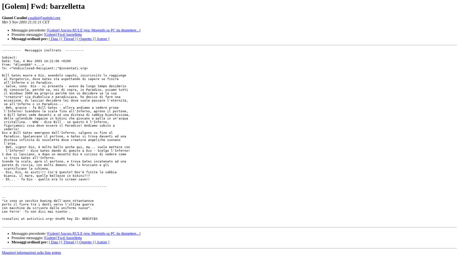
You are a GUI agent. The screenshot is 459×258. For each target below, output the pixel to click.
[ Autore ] (102, 39)
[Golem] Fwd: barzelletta (63, 34)
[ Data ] (54, 39)
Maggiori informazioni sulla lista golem (31, 253)
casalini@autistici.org (44, 18)
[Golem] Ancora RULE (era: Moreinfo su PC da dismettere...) (93, 30)
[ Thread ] (68, 39)
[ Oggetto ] (85, 39)
